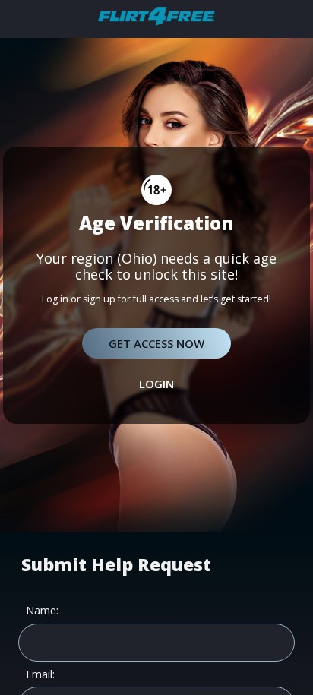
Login (156, 383)
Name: (42, 611)
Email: (40, 674)
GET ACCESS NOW (156, 343)
